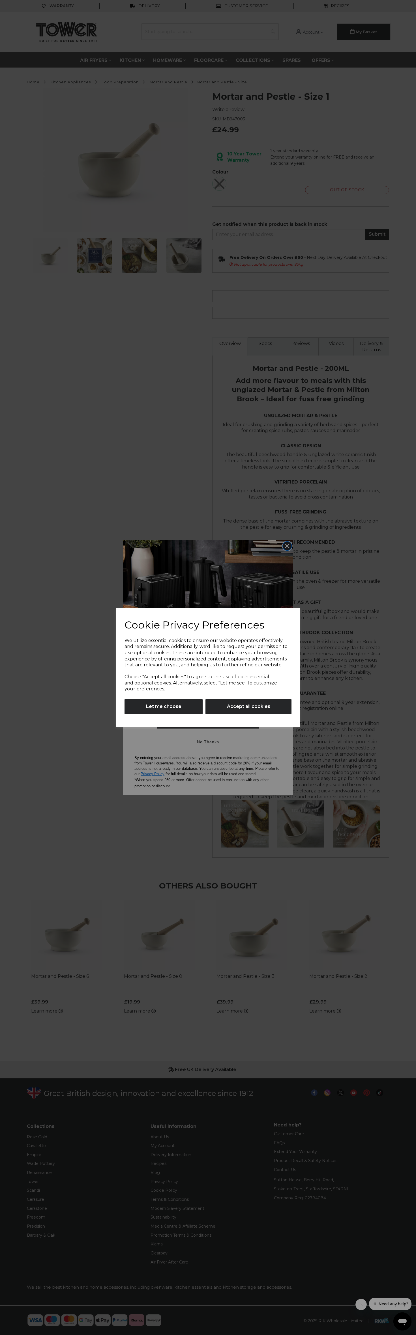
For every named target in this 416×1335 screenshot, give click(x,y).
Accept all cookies (248, 706)
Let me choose (163, 706)
